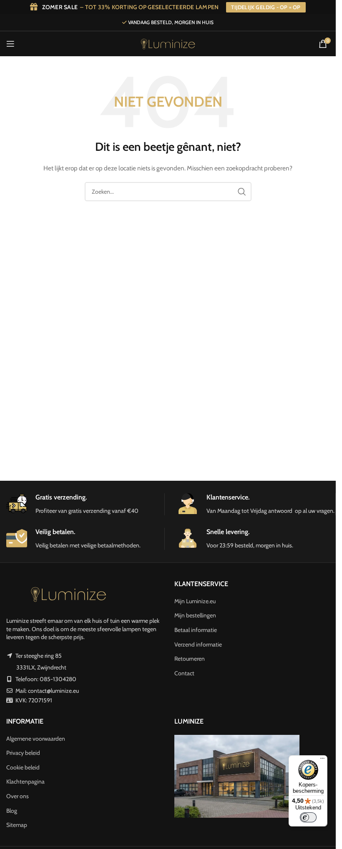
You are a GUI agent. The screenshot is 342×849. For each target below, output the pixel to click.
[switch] (308, 817)
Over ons (17, 796)
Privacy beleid (23, 753)
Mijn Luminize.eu (195, 601)
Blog (11, 810)
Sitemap (16, 825)
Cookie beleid (23, 767)
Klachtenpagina (25, 781)
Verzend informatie (198, 644)
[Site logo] (167, 43)
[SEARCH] (241, 191)
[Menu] (322, 760)
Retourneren (189, 658)
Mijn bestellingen (195, 615)
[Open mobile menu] (10, 43)
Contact (184, 673)
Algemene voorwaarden (35, 738)
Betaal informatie (195, 630)
